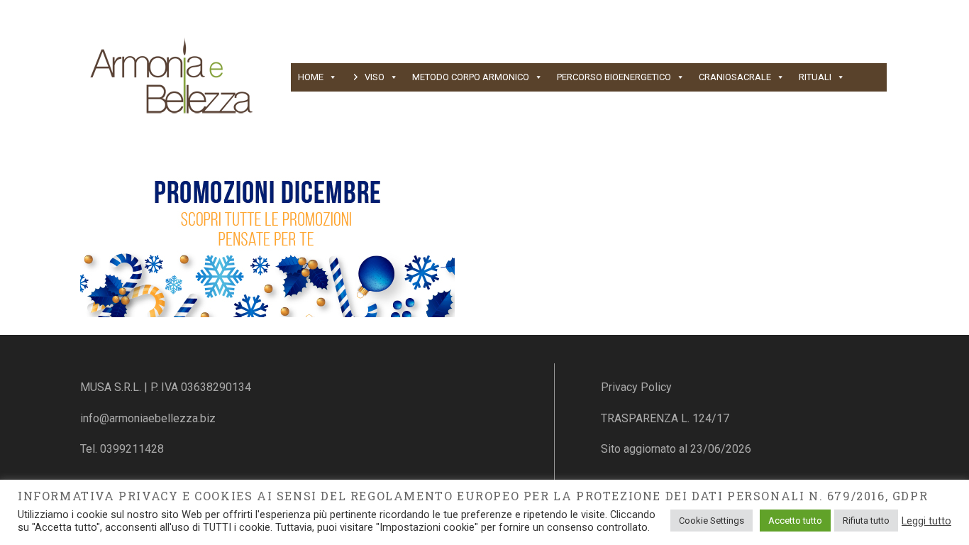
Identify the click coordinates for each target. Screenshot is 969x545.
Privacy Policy (636, 387)
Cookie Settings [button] (711, 520)
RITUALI (815, 77)
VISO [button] (374, 77)
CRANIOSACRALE (735, 77)
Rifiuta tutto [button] (866, 520)
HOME (310, 77)
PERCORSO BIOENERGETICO (614, 77)
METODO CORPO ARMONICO (470, 77)
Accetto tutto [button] (795, 520)
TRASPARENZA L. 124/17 (665, 418)
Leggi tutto (926, 520)
